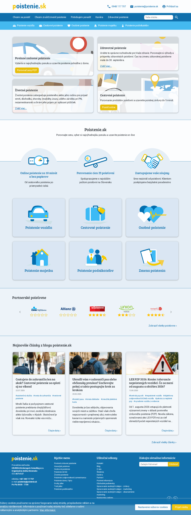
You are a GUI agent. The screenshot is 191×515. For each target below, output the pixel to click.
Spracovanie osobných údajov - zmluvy (113, 486)
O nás (99, 469)
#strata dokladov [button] (92, 399)
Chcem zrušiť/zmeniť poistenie (50, 17)
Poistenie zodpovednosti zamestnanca (70, 477)
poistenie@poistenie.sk (27, 482)
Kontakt (100, 463)
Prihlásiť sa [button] (172, 6)
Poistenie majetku (107, 25)
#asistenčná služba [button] (24, 396)
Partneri (100, 477)
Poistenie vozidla (25, 25)
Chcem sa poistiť (21, 17)
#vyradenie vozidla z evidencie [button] (146, 401)
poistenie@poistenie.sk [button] (146, 6)
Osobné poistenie (80, 25)
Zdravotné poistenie (118, 17)
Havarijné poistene (62, 466)
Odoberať (173, 464)
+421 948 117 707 (26, 479)
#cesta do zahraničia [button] (42, 396)
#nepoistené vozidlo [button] (153, 396)
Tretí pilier (58, 486)
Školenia (100, 472)
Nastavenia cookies (105, 498)
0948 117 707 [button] (118, 6)
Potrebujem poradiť (81, 17)
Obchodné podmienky (106, 483)
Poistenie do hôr (60, 472)
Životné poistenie (61, 475)
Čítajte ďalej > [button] (54, 430)
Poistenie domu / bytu (63, 480)
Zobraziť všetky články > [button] (164, 442)
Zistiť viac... (21, 108)
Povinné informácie (105, 480)
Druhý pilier (59, 483)
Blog (98, 466)
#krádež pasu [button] (78, 399)
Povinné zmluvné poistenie (65, 463)
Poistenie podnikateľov (137, 25)
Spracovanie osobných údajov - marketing (114, 489)
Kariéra (99, 17)
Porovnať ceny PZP (27, 70)
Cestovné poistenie (53, 25)
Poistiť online (108, 107)
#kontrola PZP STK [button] (136, 396)
